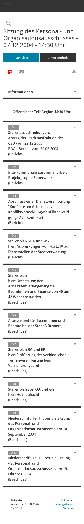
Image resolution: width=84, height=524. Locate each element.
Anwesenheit (58, 58)
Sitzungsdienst (64, 506)
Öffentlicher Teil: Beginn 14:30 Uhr (42, 111)
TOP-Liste (21, 58)
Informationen (20, 91)
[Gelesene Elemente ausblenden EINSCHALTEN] (74, 72)
